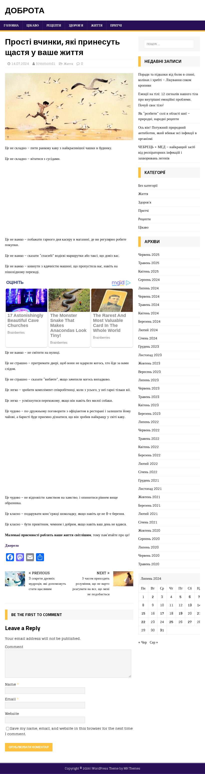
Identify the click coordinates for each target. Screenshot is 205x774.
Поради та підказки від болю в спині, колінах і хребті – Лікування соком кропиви (166, 80)
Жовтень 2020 (149, 530)
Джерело (12, 545)
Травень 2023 (148, 397)
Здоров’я (76, 25)
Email (11, 699)
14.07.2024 (20, 64)
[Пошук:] (169, 44)
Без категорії (148, 185)
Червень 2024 (149, 296)
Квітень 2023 (148, 405)
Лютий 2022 (148, 463)
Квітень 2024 (148, 313)
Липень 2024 (148, 288)
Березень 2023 (149, 413)
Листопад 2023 (150, 355)
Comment (14, 647)
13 (190, 605)
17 (162, 613)
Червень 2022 (149, 430)
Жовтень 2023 (149, 363)
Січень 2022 (147, 472)
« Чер (142, 642)
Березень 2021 (149, 505)
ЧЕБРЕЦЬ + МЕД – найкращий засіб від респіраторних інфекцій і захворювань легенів (166, 152)
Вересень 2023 (149, 371)
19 (180, 613)
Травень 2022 (148, 438)
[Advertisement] (69, 201)
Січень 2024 (147, 338)
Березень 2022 (149, 455)
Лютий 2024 (148, 330)
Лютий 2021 (148, 513)
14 (199, 605)
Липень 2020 (148, 547)
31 (162, 630)
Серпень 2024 (149, 279)
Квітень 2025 (148, 271)
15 (143, 613)
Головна (11, 25)
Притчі (116, 25)
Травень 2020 (148, 564)
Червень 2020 (149, 555)
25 (171, 622)
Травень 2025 (148, 263)
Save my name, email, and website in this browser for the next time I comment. (69, 731)
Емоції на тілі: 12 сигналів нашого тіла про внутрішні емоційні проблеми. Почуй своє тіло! (168, 99)
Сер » (154, 642)
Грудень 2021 (148, 480)
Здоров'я (144, 202)
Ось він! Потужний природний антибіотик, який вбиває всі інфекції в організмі (167, 133)
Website (12, 713)
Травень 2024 (148, 304)
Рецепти (53, 25)
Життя (96, 25)
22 (143, 622)
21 (199, 613)
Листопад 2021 (150, 488)
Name (11, 684)
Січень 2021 (147, 522)
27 (190, 622)
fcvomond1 (46, 64)
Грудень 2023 (148, 346)
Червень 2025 (149, 255)
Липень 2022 (148, 422)
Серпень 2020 (149, 538)
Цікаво (32, 25)
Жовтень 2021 (149, 497)
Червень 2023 (149, 388)
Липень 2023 (148, 380)
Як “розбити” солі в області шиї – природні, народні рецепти (164, 116)
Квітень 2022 (148, 447)
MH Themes (132, 768)
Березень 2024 (149, 321)
